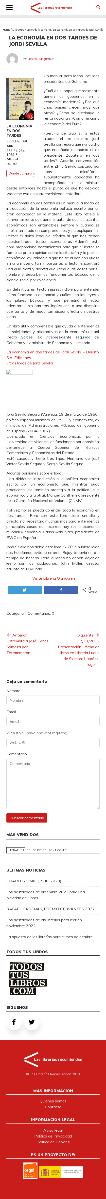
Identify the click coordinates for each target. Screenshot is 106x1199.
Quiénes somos (53, 1101)
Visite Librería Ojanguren (53, 578)
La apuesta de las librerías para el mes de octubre (49, 936)
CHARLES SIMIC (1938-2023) (33, 880)
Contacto (53, 1106)
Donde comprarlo (22, 173)
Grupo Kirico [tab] (36, 850)
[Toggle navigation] (10, 8)
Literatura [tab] (15, 850)
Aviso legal (53, 1130)
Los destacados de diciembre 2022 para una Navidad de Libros (45, 894)
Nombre (13, 690)
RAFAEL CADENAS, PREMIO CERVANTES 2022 (50, 908)
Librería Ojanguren (39, 59)
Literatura (18, 29)
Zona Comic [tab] (58, 850)
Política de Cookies (53, 1141)
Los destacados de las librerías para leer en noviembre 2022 (44, 922)
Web (37, 732)
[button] (98, 7)
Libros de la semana (39, 29)
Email (11, 711)
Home (6, 29)
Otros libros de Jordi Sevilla (29, 363)
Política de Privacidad (53, 1136)
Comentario (16, 753)
